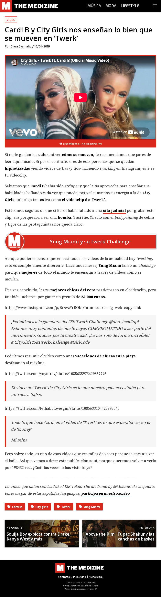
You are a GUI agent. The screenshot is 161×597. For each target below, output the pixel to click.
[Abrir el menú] (155, 6)
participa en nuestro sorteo (105, 493)
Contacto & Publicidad (72, 576)
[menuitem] (94, 6)
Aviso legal (96, 576)
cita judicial (114, 210)
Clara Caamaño (21, 46)
